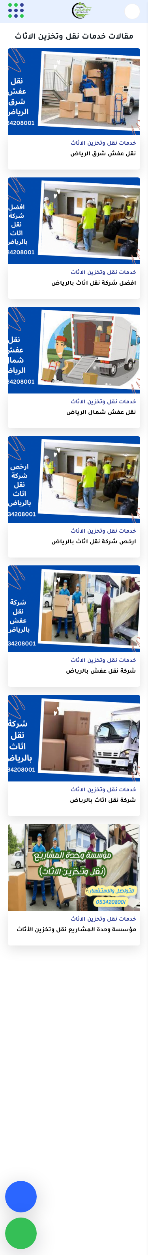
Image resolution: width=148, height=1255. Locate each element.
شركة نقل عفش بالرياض (101, 670)
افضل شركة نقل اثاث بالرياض (93, 282)
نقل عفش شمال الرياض (101, 411)
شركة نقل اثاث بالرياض (103, 799)
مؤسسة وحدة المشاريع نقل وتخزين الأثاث (76, 929)
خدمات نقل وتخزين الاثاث (103, 142)
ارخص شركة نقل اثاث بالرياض (93, 541)
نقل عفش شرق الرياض (103, 153)
